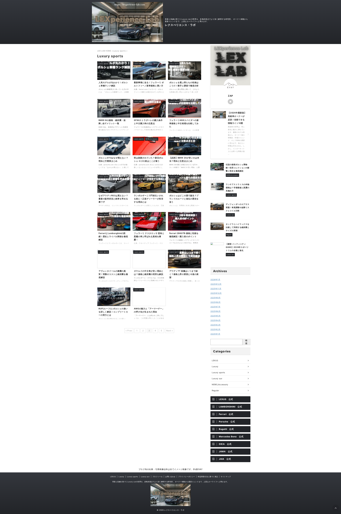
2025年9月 (215, 298)
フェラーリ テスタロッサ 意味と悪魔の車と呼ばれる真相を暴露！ (149, 236)
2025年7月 (215, 307)
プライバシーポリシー (186, 477)
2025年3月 (215, 325)
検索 (246, 342)
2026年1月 (215, 279)
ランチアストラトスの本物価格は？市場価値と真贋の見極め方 (237, 187)
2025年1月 (215, 334)
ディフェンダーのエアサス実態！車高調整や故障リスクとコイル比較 (237, 207)
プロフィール (158, 477)
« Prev (129, 330)
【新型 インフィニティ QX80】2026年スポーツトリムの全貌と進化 (237, 247)
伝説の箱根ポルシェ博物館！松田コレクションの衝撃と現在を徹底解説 (237, 167)
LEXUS (215, 360)
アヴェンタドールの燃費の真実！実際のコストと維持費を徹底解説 (113, 274)
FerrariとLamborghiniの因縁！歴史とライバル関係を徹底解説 (113, 236)
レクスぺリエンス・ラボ (180, 25)
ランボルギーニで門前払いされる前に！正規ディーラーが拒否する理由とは (148, 198)
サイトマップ (226, 477)
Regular (215, 390)
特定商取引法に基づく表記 (208, 477)
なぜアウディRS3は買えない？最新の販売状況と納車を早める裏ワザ (113, 198)
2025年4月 (215, 320)
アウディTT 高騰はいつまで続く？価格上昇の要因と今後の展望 (184, 274)
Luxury (215, 366)
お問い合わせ (170, 477)
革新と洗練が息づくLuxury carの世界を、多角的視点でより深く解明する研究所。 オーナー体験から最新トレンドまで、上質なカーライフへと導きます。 (170, 482)
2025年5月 (215, 316)
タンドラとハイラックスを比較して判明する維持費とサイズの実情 (237, 227)
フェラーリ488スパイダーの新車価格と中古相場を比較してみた (184, 123)
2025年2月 (215, 329)
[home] (230, 101)
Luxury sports (218, 372)
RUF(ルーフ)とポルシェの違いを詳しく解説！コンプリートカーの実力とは (113, 311)
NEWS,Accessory (220, 384)
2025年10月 (216, 293)
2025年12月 (216, 284)
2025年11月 (215, 288)
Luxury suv (217, 378)
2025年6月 (215, 311)
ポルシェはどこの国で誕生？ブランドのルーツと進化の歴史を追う (184, 198)
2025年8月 (215, 302)
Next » (169, 330)
